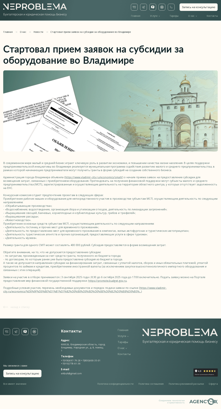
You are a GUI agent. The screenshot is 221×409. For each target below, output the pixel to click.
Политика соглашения (151, 383)
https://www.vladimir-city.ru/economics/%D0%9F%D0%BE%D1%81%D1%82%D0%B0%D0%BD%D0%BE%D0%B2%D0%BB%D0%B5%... (85, 289)
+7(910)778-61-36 (70, 363)
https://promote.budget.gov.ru (107, 281)
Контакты (212, 15)
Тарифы (174, 15)
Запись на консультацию (198, 7)
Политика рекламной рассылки (186, 383)
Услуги (154, 15)
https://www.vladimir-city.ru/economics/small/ (93, 177)
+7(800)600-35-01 (90, 360)
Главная (135, 15)
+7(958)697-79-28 (70, 360)
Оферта (213, 383)
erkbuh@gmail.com (71, 373)
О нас (191, 15)
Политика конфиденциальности (115, 383)
